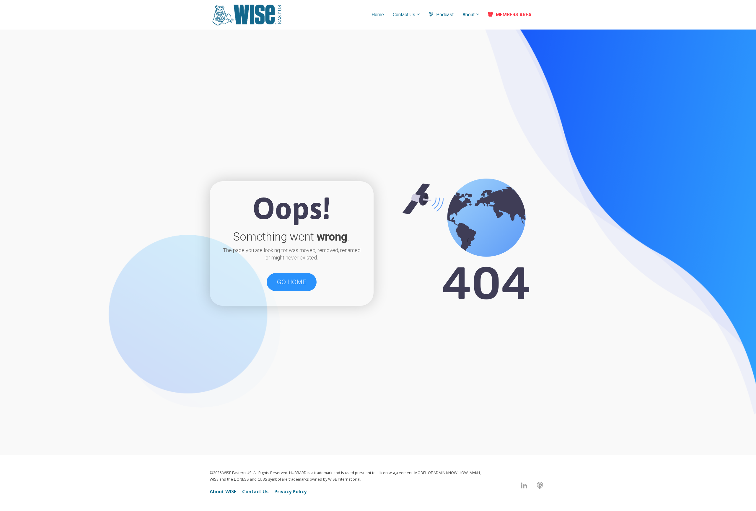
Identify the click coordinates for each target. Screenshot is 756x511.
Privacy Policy (290, 491)
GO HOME (291, 282)
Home (378, 14)
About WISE (223, 491)
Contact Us (404, 14)
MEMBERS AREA (514, 14)
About (468, 14)
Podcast (445, 14)
